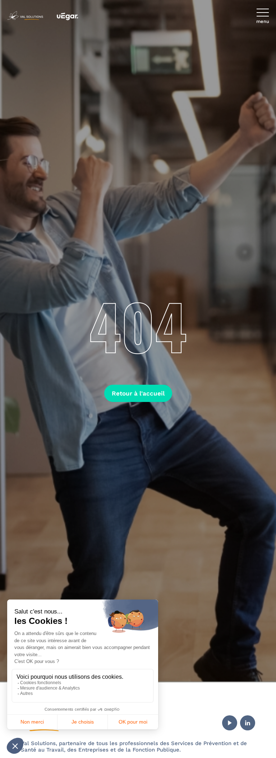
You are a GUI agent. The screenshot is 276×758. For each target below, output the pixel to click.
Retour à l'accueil (138, 393)
